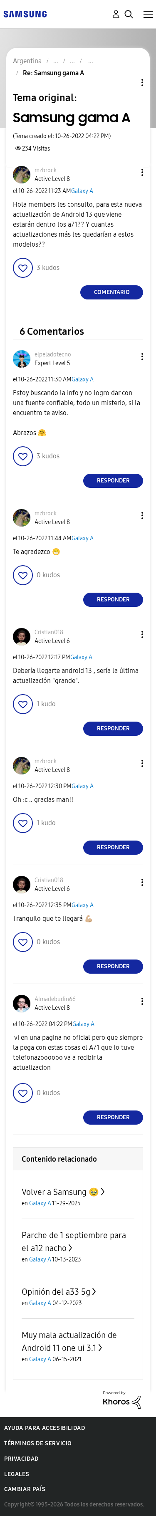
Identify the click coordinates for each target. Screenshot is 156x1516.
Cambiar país (24, 1489)
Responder (113, 480)
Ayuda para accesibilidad (44, 1428)
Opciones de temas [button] (128, 82)
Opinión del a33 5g (56, 1292)
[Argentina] (25, 13)
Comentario (112, 292)
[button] (129, 172)
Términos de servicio (38, 1443)
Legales (16, 1474)
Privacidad (21, 1458)
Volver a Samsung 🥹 (60, 1192)
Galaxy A (82, 191)
